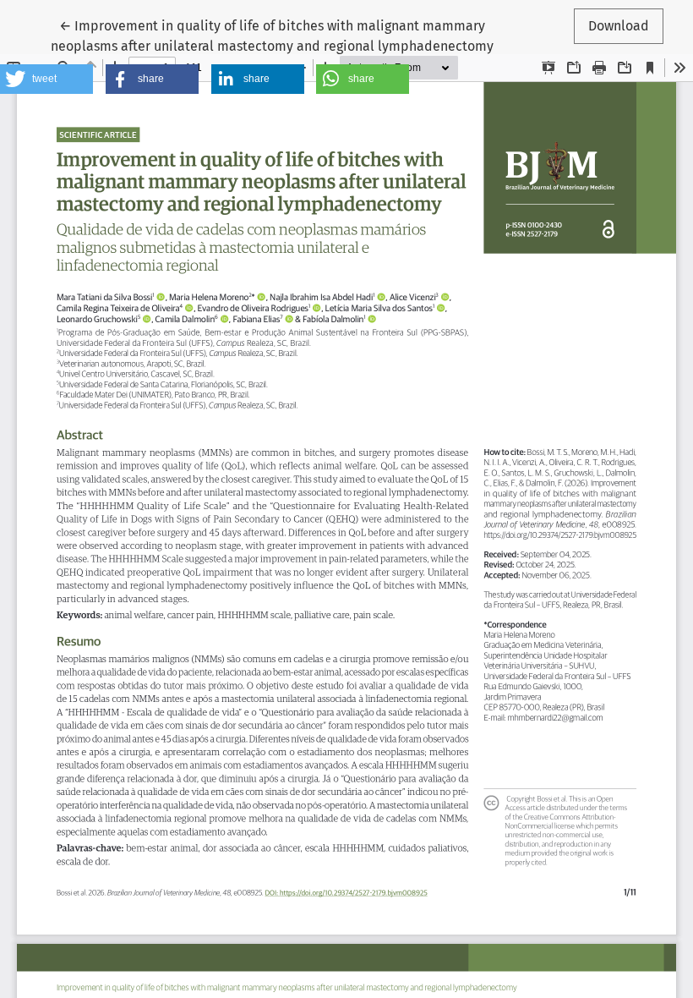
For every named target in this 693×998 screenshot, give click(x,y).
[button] (46, 79)
